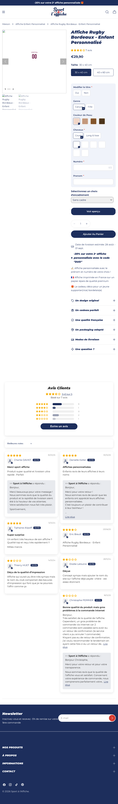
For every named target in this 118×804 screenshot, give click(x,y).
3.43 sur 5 (67, 394)
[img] (14, 455)
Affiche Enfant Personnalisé (30, 24)
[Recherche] (107, 12)
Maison (6, 24)
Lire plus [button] (70, 516)
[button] (78, 50)
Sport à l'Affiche (20, 791)
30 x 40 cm (81, 72)
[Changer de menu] (3, 12)
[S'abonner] (112, 718)
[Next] (63, 61)
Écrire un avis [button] (59, 426)
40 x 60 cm (103, 72)
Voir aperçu (93, 211)
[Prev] (5, 61)
